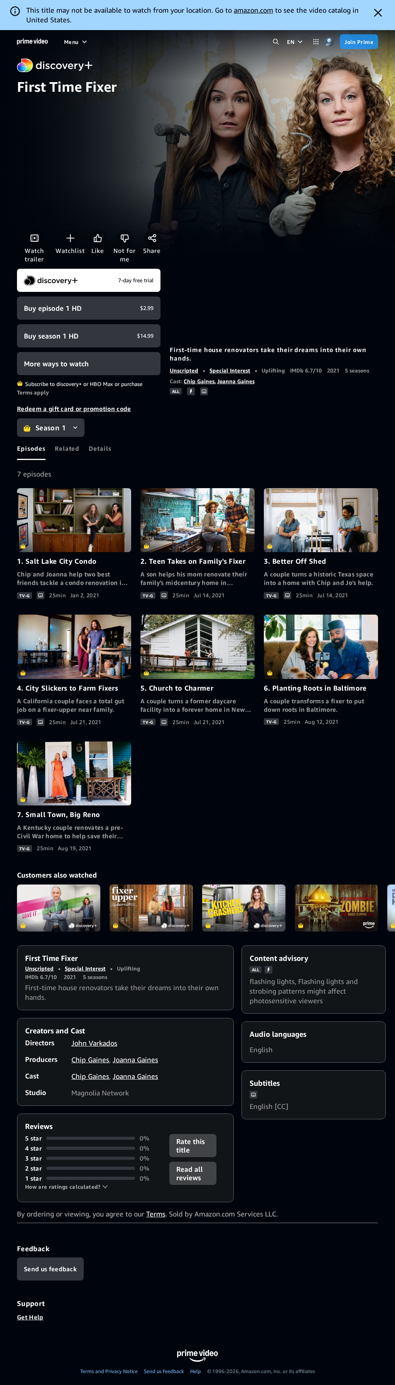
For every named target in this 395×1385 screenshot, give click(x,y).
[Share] (151, 237)
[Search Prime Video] (275, 41)
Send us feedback (164, 1371)
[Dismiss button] (378, 12)
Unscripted (184, 370)
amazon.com (253, 10)
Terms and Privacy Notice (109, 1371)
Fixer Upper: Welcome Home (151, 908)
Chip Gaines (199, 381)
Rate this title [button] (190, 1145)
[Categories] (315, 41)
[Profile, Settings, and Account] (329, 41)
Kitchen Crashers (243, 908)
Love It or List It (58, 908)
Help (195, 1371)
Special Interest (229, 370)
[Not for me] (124, 237)
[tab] (31, 448)
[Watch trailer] (34, 237)
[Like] (97, 237)
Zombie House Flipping (336, 908)
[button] (66, 1187)
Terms (155, 1214)
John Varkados (94, 1043)
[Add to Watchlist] (70, 237)
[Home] (32, 42)
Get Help (30, 1317)
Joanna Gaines (236, 381)
